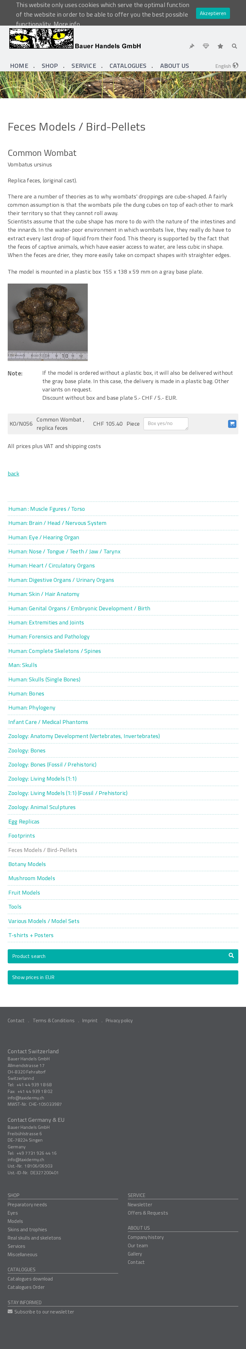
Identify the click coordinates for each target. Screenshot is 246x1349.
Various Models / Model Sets (43, 921)
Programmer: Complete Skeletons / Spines (54, 650)
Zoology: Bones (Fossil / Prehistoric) (52, 764)
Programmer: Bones (26, 693)
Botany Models (27, 864)
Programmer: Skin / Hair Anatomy (44, 594)
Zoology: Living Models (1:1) (42, 778)
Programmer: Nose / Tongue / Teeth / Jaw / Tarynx (64, 551)
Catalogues (22, 1269)
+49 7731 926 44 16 (36, 1153)
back (13, 473)
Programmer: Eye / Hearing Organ (43, 537)
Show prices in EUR (33, 977)
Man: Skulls (22, 665)
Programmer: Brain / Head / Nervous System (57, 522)
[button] (50, 65)
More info (66, 24)
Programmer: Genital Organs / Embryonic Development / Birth (79, 608)
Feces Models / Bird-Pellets (42, 850)
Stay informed (25, 1302)
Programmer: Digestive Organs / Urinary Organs (61, 579)
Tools (14, 906)
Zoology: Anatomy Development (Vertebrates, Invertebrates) (84, 736)
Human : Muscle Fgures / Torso (46, 508)
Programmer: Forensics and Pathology (49, 636)
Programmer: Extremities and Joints (46, 622)
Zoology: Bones (27, 750)
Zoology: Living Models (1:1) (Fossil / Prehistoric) (67, 793)
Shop (14, 1195)
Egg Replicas (23, 821)
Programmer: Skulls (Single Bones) (44, 679)
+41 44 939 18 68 (34, 1084)
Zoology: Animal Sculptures (42, 807)
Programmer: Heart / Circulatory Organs (51, 565)
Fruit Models (24, 892)
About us (139, 1228)
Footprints (21, 835)
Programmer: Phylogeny (31, 707)
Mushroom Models (31, 878)
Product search (29, 956)
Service (136, 1195)
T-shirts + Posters (30, 935)
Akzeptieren (213, 13)
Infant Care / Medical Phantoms (48, 722)
